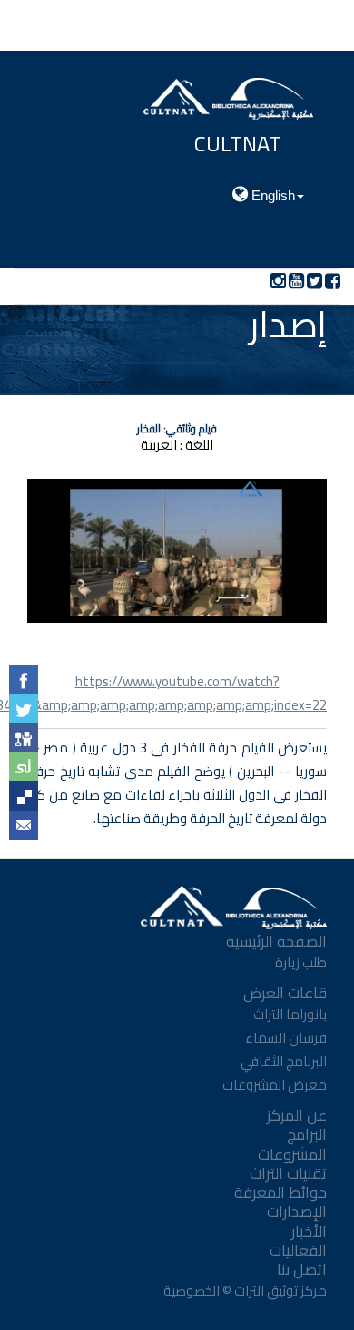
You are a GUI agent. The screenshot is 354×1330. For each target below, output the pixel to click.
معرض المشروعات (274, 1085)
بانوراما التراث (290, 1014)
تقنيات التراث (288, 1173)
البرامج (307, 1134)
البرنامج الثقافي (284, 1061)
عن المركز (297, 1115)
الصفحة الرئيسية (276, 941)
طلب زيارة (301, 962)
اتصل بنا (302, 1269)
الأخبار (309, 1231)
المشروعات (292, 1154)
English (271, 195)
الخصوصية (190, 1290)
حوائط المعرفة (280, 1192)
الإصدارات (297, 1211)
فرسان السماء (286, 1037)
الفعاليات (298, 1250)
